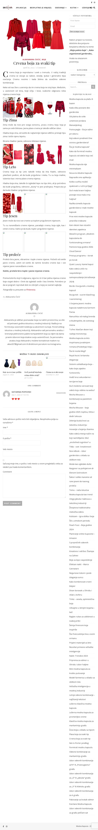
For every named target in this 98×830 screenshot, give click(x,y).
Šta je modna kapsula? (79, 147)
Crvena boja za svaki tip (79, 738)
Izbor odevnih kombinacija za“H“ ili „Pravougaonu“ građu (81, 764)
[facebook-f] (91, 2)
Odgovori (61, 393)
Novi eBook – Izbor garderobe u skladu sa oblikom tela (79, 455)
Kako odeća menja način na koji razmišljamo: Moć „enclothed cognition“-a (81, 438)
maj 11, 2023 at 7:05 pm (20, 395)
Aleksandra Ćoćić (31, 59)
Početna (8, 8)
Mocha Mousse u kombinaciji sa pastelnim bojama (80, 399)
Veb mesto (8, 449)
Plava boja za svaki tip (79, 734)
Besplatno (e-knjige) (40, 8)
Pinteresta (30, 289)
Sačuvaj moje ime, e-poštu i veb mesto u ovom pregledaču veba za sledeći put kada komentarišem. (33, 465)
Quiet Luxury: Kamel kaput (81, 264)
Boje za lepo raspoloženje (80, 560)
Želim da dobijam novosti (77, 31)
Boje (44, 59)
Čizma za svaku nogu (54, 372)
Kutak (73, 8)
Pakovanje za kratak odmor (81, 799)
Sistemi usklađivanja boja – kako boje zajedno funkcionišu (81, 368)
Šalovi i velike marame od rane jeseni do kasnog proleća (80, 481)
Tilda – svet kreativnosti (80, 446)
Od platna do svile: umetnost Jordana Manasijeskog (77, 120)
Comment (7, 471)
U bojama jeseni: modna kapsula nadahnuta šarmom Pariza (82, 307)
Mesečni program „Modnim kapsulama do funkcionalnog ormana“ (81, 238)
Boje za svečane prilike (12, 372)
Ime (5, 427)
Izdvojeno (87, 8)
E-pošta (7, 438)
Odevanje (60, 8)
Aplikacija (21, 8)
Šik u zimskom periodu (79, 520)
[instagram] (94, 2)
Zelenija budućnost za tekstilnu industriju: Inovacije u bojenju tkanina (81, 425)
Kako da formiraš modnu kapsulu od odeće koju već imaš (81, 155)
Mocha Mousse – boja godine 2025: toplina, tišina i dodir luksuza (81, 412)
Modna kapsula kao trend (80, 494)
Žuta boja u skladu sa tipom (81, 730)
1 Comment (41, 67)
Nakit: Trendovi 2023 (78, 656)
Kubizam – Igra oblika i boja (81, 516)
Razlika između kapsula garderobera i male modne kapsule (81, 207)
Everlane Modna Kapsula (80, 804)
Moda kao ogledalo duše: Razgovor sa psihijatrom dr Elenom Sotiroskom (81, 468)
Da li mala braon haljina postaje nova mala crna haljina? (80, 194)
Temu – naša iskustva (79, 490)
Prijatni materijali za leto (80, 642)
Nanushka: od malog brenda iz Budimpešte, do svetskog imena (82, 320)
